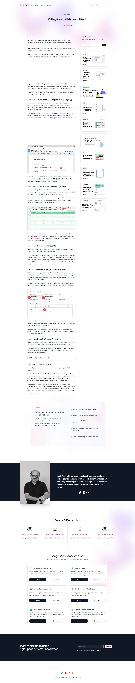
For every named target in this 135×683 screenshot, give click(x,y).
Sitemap (91, 668)
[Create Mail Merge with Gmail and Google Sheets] (94, 140)
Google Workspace (82, 484)
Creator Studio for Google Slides (84, 610)
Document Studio (80, 568)
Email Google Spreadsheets (42, 610)
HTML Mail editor (69, 285)
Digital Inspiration (66, 677)
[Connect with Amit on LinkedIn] (83, 492)
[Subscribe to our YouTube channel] (66, 673)
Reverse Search (77, 668)
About (36, 5)
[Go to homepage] (26, 5)
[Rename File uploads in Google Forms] (94, 189)
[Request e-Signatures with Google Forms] (94, 108)
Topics (42, 5)
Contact (49, 5)
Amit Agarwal (63, 476)
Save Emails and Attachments (42, 589)
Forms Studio (57, 668)
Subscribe (108, 646)
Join (104, 45)
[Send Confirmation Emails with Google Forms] (94, 59)
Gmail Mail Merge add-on (57, 273)
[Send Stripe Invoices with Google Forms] (94, 205)
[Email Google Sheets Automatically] (94, 157)
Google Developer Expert (71, 482)
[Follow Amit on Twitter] (80, 492)
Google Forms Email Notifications (85, 589)
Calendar (65, 668)
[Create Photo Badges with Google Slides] (94, 173)
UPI (70, 668)
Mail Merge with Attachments (42, 568)
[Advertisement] (51, 70)
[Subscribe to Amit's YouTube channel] (87, 492)
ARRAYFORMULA (36, 238)
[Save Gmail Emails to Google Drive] (94, 124)
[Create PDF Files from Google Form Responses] (94, 75)
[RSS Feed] (73, 673)
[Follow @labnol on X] (62, 673)
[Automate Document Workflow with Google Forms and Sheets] (94, 92)
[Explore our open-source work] (69, 673)
